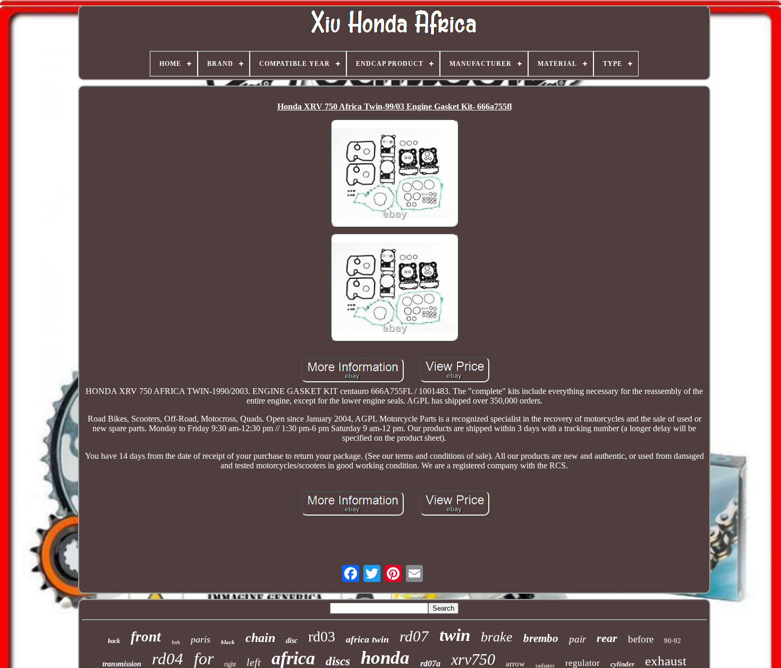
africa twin (367, 639)
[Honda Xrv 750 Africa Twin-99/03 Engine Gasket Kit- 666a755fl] (394, 174)
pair (577, 639)
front (146, 637)
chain (260, 638)
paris (200, 639)
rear (607, 638)
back (114, 641)
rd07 (414, 636)
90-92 (672, 641)
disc (292, 641)
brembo (540, 638)
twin (454, 635)
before (640, 639)
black (228, 642)
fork (176, 642)
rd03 (321, 636)
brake (497, 637)
